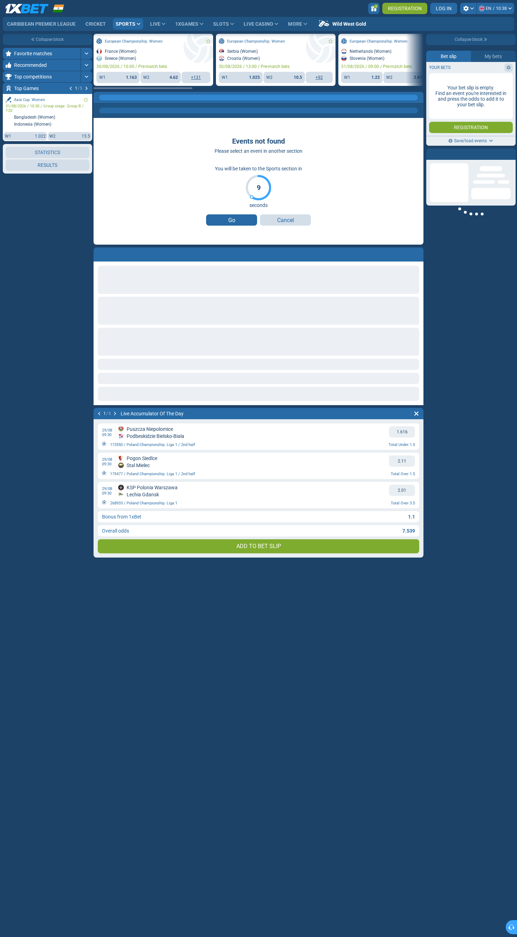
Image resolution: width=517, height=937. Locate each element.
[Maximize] (86, 53)
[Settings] (468, 8)
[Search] (418, 97)
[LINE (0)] (100, 97)
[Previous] (71, 88)
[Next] (86, 88)
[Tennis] (114, 97)
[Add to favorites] (85, 99)
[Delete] (416, 413)
